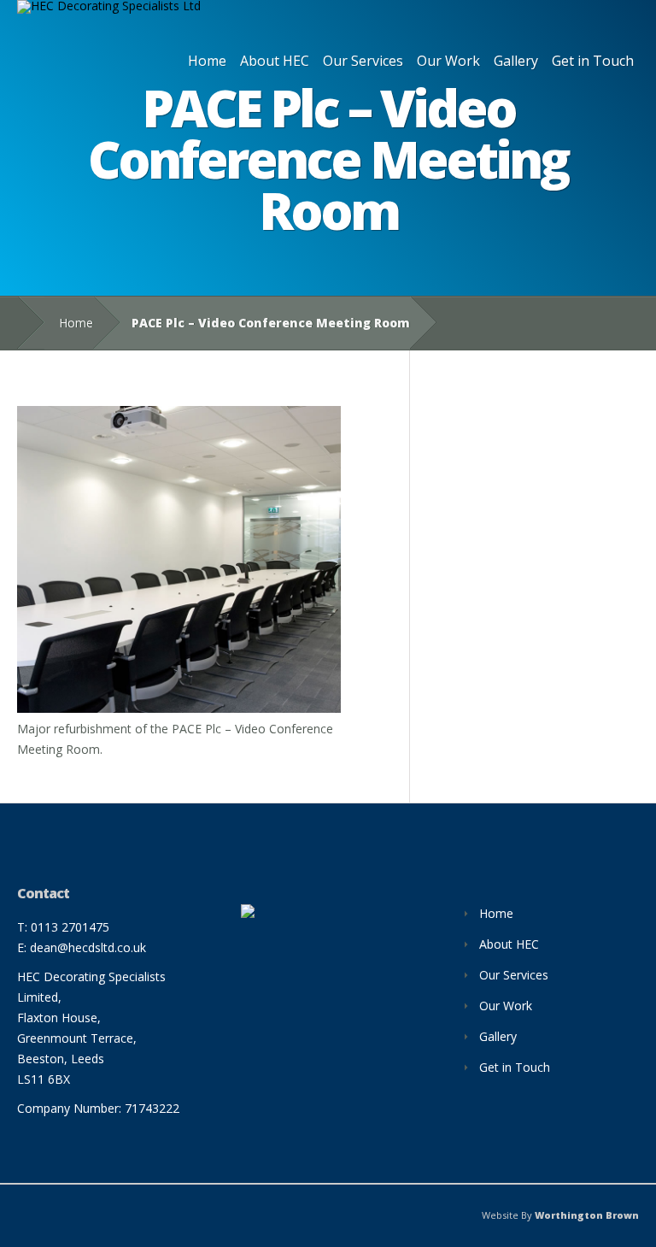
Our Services (363, 60)
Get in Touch (593, 60)
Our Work (448, 60)
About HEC (274, 60)
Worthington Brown (587, 1215)
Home (207, 60)
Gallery (516, 60)
